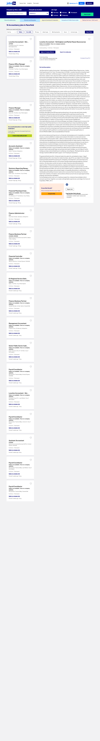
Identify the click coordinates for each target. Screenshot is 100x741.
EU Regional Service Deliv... (18, 279)
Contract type (74, 32)
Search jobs (87, 14)
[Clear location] (47, 13)
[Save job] (31, 39)
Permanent (74, 12)
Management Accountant (17, 323)
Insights (29, 3)
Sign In (81, 3)
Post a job (36, 3)
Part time (55, 12)
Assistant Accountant (16, 440)
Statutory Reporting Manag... (19, 168)
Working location (56, 32)
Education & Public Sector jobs (70, 20)
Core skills (28, 32)
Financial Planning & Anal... (18, 191)
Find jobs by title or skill (14, 10)
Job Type (54, 10)
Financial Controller (15, 256)
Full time (64, 12)
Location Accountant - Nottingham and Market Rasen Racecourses (62, 42)
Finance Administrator (16, 213)
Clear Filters (89, 32)
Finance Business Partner (18, 234)
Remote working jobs (30, 20)
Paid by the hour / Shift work (90, 20)
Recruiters (89, 3)
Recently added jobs (10, 20)
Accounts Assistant (15, 146)
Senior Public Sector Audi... (18, 346)
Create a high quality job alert (20, 135)
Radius (20, 32)
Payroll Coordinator (15, 369)
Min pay (37, 32)
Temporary (65, 15)
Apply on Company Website (47, 52)
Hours (65, 32)
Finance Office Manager (17, 64)
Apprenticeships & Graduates (50, 20)
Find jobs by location (35, 10)
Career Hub (23, 3)
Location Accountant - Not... (18, 42)
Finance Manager (15, 108)
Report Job (70, 189)
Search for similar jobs (65, 52)
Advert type (45, 32)
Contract (55, 15)
